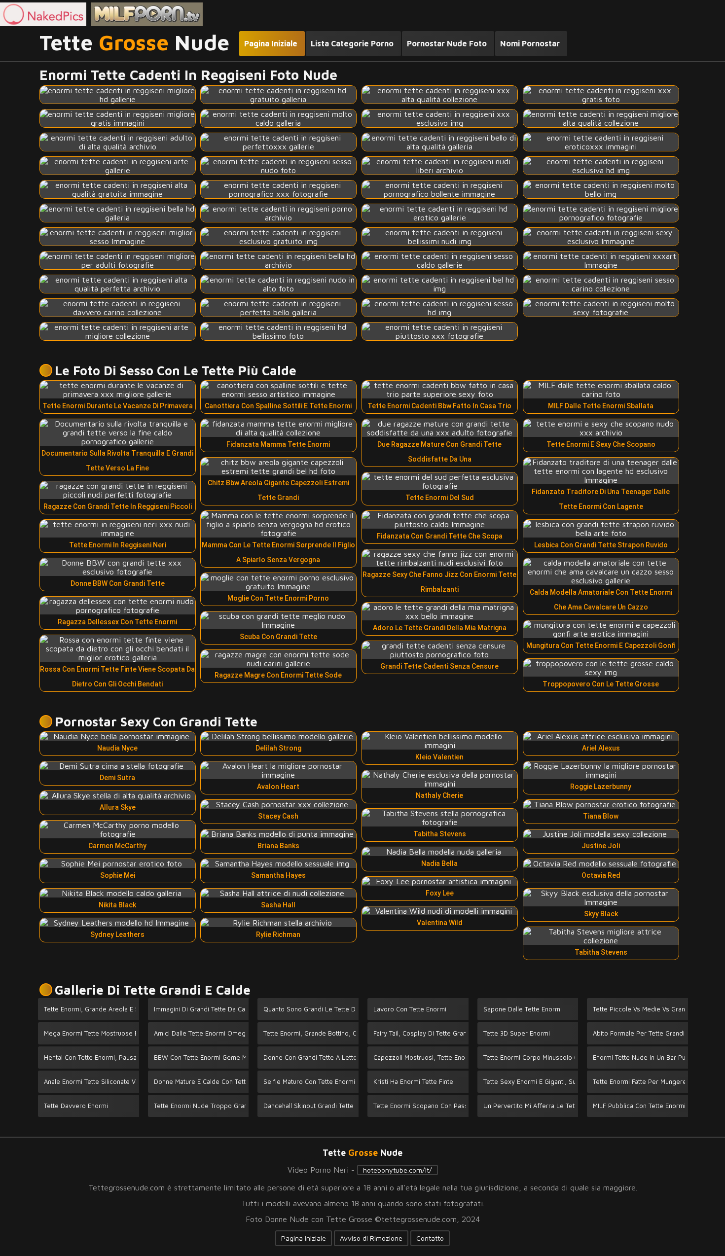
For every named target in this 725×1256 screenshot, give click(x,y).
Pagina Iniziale (303, 1238)
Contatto (430, 1238)
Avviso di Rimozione (371, 1238)
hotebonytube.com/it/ (397, 1170)
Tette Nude (134, 43)
